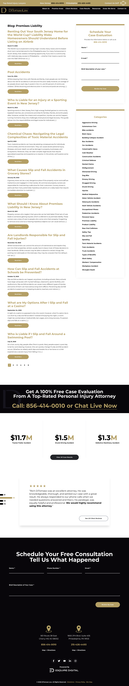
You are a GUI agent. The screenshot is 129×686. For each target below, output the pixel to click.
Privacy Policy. (80, 682)
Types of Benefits (89, 255)
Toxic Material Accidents (92, 243)
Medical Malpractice (90, 194)
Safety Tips (86, 232)
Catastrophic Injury (89, 149)
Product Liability (88, 224)
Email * (88, 568)
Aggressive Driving (89, 123)
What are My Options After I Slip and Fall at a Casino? (38, 304)
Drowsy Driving (88, 179)
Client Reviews (71, 8)
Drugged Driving (88, 183)
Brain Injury (86, 134)
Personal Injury (88, 217)
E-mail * (84, 58)
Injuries (85, 190)
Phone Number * (53, 568)
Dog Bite (85, 175)
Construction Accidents (91, 156)
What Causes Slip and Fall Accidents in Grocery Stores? (36, 171)
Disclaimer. (71, 682)
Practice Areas (57, 8)
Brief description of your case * (93, 69)
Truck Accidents (88, 251)
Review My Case (100, 89)
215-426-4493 (84, 3)
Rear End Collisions (90, 228)
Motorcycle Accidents (90, 202)
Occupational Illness (90, 209)
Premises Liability (89, 221)
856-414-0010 (57, 3)
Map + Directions (48, 650)
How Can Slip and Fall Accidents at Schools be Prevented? (33, 270)
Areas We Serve (109, 8)
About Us (46, 8)
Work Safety (87, 258)
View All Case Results (64, 457)
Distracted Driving (89, 172)
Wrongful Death (88, 270)
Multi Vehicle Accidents (91, 206)
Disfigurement (88, 168)
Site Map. (89, 682)
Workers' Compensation (91, 262)
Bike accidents (88, 130)
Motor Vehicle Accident (91, 198)
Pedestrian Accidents (90, 213)
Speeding (86, 240)
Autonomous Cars (89, 126)
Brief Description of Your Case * (21, 585)
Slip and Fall (87, 236)
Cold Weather (87, 153)
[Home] (15, 10)
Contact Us (122, 8)
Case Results (85, 8)
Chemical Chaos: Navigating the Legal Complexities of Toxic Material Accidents (38, 135)
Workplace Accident (90, 266)
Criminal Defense (89, 160)
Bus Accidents (87, 141)
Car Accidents (87, 145)
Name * (84, 47)
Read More (18, 63)
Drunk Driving (87, 187)
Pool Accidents (19, 72)
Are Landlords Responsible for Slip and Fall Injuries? (36, 236)
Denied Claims (88, 164)
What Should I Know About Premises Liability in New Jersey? (35, 205)
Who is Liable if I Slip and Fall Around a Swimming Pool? (36, 335)
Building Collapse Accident (93, 138)
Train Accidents (88, 247)
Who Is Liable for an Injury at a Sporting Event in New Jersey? (37, 101)
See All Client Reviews (93, 518)
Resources (96, 8)
